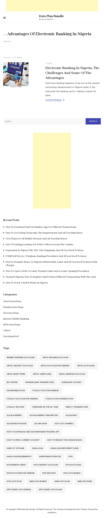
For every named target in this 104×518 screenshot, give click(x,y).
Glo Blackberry (14, 415)
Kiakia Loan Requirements (19, 456)
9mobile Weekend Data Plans (21, 357)
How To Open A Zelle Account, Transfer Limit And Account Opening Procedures (47, 271)
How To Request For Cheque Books (64, 440)
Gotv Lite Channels (64, 423)
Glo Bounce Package (17, 423)
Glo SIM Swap (40, 423)
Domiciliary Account (72, 382)
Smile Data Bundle (38, 481)
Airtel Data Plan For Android (55, 365)
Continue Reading (53, 100)
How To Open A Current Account (23, 440)
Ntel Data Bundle (72, 473)
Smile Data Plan (62, 481)
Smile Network (84, 481)
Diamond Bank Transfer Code (39, 382)
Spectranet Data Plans (50, 489)
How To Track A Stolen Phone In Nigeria (27, 282)
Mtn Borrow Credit (16, 465)
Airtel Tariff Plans (42, 374)
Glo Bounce (71, 415)
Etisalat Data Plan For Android (22, 399)
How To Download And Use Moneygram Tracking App (33, 432)
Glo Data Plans (11, 313)
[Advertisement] (52, 5)
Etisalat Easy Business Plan (59, 399)
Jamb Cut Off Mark (15, 448)
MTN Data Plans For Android (21, 473)
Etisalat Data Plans (13, 307)
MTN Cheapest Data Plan (46, 465)
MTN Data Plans (11, 324)
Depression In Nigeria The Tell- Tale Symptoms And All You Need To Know (45, 250)
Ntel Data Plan (14, 481)
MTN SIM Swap (49, 473)
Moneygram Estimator (50, 456)
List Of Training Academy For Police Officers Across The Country (39, 244)
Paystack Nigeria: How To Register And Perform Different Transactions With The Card (51, 277)
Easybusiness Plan (16, 390)
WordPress (51, 512)
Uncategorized (11, 336)
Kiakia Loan (37, 448)
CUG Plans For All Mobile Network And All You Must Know (36, 238)
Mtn (71, 456)
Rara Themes (81, 509)
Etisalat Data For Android (46, 390)
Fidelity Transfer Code (77, 407)
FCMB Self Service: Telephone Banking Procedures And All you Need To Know (46, 256)
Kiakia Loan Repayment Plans (65, 448)
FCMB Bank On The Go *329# (45, 407)
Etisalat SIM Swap (15, 407)
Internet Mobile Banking (16, 318)
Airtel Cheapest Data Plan (20, 365)
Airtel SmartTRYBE (16, 374)
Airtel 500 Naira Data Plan (55, 357)
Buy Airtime (12, 382)
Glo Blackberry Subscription (44, 415)
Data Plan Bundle (51, 16)
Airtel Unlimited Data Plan (72, 374)
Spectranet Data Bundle (19, 489)
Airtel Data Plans (12, 301)
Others (48, 63)
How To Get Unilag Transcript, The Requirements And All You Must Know (44, 232)
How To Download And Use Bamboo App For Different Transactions (41, 227)
